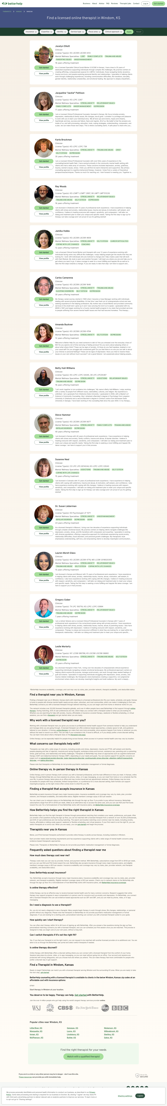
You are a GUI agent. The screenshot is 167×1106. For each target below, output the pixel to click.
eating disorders (46, 760)
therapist (51, 715)
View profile (44, 74)
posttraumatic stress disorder (97, 758)
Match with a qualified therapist (83, 1056)
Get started (158, 4)
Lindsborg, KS (73, 1034)
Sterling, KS (109, 1034)
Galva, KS (108, 1037)
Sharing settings (125, 1096)
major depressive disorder (74, 758)
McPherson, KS (36, 1037)
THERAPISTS (7, 11)
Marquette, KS (36, 1031)
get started (81, 824)
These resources (25, 1077)
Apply (129, 32)
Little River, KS (36, 1028)
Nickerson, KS (110, 1028)
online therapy (62, 730)
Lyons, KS (71, 1031)
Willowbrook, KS (111, 1031)
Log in (145, 4)
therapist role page (77, 735)
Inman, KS (34, 1034)
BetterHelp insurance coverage (107, 805)
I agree (140, 1096)
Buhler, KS (71, 1037)
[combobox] (31, 32)
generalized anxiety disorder (52, 758)
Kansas (19, 11)
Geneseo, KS (72, 1028)
